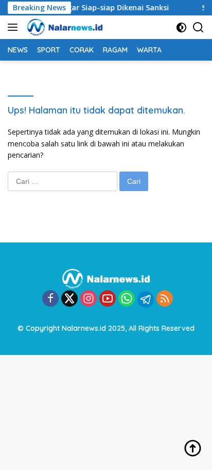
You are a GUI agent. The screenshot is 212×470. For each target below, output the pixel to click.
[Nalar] (63, 27)
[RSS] (164, 299)
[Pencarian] (198, 27)
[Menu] (15, 27)
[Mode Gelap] (181, 27)
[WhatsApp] (126, 299)
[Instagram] (88, 299)
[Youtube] (107, 299)
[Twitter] (69, 299)
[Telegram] (145, 299)
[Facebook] (50, 299)
